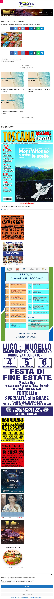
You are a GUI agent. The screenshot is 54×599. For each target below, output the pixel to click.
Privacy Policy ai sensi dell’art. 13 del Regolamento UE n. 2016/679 (29, 597)
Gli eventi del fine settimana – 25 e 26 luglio (39, 89)
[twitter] (16, 28)
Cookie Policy (13, 597)
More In (26, 69)
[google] (19, 28)
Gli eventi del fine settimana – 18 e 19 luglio (12, 111)
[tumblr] (34, 28)
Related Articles (26, 65)
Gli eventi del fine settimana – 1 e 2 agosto (12, 89)
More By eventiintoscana (26, 67)
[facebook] (12, 28)
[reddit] (23, 28)
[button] (52, 575)
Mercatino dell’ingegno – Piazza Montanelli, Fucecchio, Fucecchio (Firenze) (11, 60)
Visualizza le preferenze (27, 594)
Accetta (27, 586)
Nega (27, 590)
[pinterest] (27, 28)
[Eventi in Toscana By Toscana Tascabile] (27, 2)
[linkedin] (31, 28)
